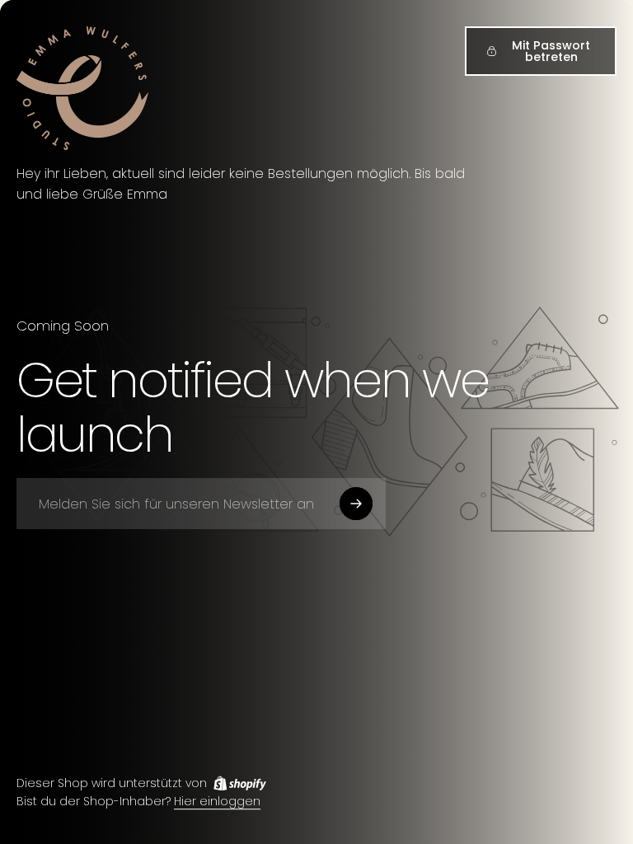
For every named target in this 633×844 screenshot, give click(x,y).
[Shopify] (239, 783)
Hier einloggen (217, 802)
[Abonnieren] (356, 503)
